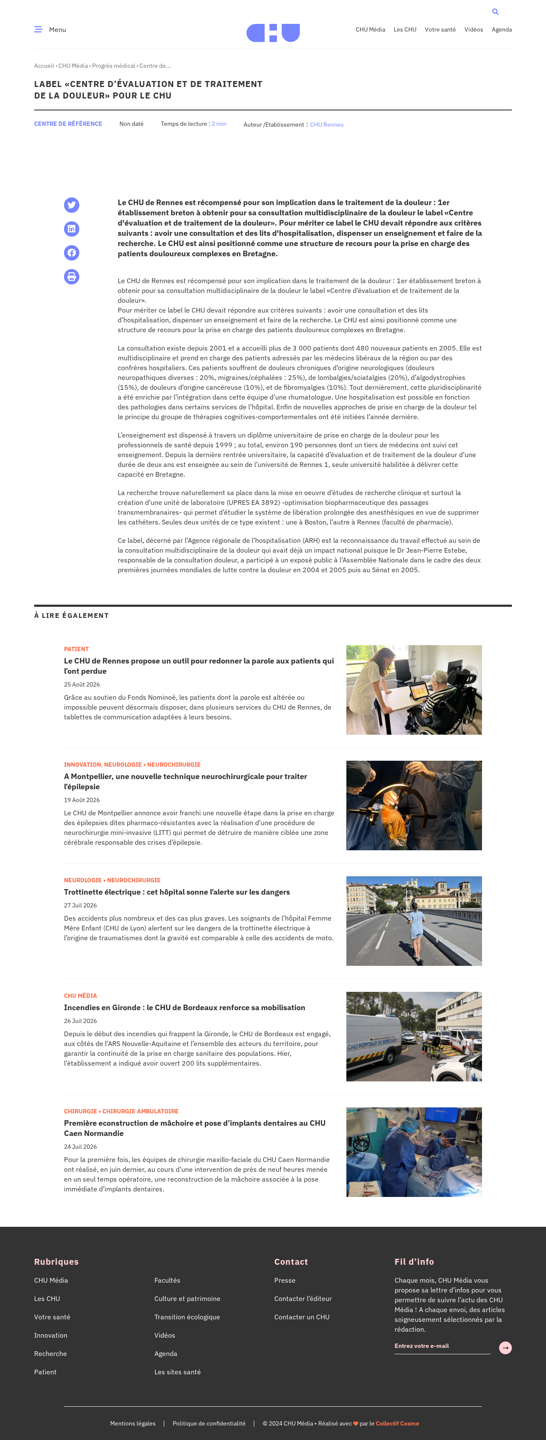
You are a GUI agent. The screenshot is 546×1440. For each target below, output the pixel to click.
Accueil (44, 66)
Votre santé (440, 29)
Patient (76, 649)
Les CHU (405, 29)
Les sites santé (177, 1372)
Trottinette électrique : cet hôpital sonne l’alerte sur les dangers (177, 892)
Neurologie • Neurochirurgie (152, 764)
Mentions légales (133, 1423)
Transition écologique (187, 1317)
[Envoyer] (505, 1347)
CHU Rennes (327, 124)
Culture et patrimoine (187, 1298)
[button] (495, 11)
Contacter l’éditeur (303, 1298)
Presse (285, 1280)
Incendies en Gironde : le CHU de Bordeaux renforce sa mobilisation (184, 1007)
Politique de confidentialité (209, 1423)
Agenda (502, 29)
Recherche (50, 1353)
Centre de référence (68, 123)
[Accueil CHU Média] (273, 29)
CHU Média (370, 29)
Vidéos (474, 29)
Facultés (167, 1280)
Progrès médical (113, 66)
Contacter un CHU (302, 1317)
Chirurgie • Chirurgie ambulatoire (121, 1111)
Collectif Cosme (397, 1423)
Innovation (82, 764)
